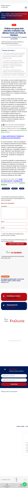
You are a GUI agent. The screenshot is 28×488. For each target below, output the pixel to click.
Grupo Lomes (20, 426)
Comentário (4, 206)
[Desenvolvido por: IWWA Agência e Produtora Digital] (25, 479)
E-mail (3, 227)
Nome (3, 221)
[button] (7, 340)
